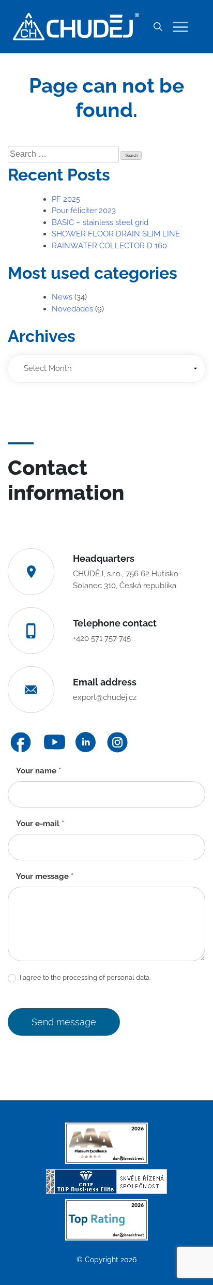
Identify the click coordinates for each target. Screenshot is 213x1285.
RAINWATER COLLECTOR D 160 (109, 245)
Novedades (72, 308)
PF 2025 (66, 199)
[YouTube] (54, 742)
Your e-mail (40, 823)
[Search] (157, 27)
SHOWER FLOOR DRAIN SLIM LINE (116, 233)
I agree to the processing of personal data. (84, 977)
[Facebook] (21, 742)
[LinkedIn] (85, 742)
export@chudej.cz (104, 697)
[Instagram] (117, 742)
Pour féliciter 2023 (84, 210)
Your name (38, 770)
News (62, 297)
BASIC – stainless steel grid (100, 222)
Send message (64, 1022)
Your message (44, 876)
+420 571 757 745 (102, 638)
